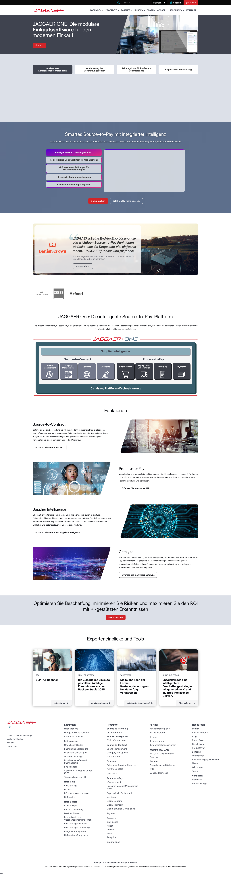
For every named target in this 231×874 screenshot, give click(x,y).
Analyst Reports (200, 732)
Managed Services (158, 773)
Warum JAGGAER (156, 10)
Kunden (138, 10)
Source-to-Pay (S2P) (117, 728)
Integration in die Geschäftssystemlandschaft (77, 818)
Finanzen (68, 789)
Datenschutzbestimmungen (20, 735)
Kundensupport (157, 741)
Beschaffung (70, 785)
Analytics (111, 837)
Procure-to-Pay (115, 778)
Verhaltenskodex (15, 739)
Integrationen (113, 842)
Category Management (118, 752)
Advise (110, 829)
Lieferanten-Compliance (76, 835)
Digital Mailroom (115, 804)
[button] (159, 2)
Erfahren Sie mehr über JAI (126, 201)
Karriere (153, 761)
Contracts (112, 773)
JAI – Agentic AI (115, 732)
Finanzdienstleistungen (75, 752)
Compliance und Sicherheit (162, 765)
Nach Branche (71, 728)
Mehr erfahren (83, 266)
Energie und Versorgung (76, 748)
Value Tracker (113, 756)
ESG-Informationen (116, 740)
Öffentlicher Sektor (73, 745)
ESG (151, 769)
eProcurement (114, 782)
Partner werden (157, 732)
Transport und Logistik (75, 777)
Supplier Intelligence (115, 351)
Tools (195, 771)
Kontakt (191, 10)
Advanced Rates (115, 769)
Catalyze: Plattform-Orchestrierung (116, 388)
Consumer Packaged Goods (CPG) (78, 771)
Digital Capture (114, 801)
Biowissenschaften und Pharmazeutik (75, 761)
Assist (110, 833)
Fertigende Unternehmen (76, 732)
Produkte (111, 10)
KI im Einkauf (70, 805)
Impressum (12, 746)
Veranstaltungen (200, 783)
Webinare (197, 779)
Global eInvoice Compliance (121, 808)
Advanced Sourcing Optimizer (122, 765)
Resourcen (176, 10)
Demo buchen (98, 201)
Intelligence (112, 822)
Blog (194, 736)
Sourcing (111, 761)
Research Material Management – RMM (122, 787)
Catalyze (111, 818)
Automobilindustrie (73, 736)
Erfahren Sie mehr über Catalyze (138, 575)
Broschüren (197, 740)
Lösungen (95, 10)
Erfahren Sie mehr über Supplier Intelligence (57, 532)
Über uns (153, 757)
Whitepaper (198, 767)
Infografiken (198, 755)
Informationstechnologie (76, 793)
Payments (112, 813)
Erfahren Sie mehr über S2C (49, 447)
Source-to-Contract (117, 745)
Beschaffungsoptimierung (77, 827)
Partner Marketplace (159, 728)
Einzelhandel (70, 766)
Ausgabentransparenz (75, 831)
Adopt (110, 825)
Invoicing (111, 797)
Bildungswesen (71, 741)
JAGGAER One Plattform (161, 753)
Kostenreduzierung (73, 809)
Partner (125, 10)
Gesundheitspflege (73, 756)
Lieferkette (69, 797)
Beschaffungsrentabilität (76, 823)
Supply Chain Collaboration (120, 793)
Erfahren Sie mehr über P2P (136, 488)
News (195, 763)
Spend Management (117, 748)
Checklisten (198, 744)
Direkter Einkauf (72, 813)
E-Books (196, 751)
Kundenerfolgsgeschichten (162, 745)
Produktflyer (198, 748)
